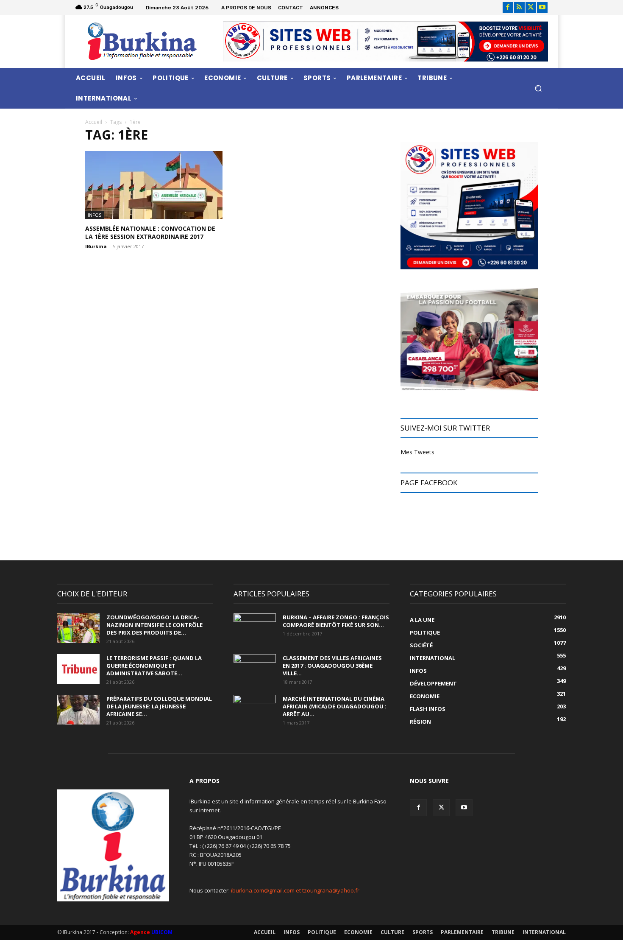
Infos (94, 215)
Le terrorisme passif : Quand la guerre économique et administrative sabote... (154, 665)
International (544, 932)
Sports (422, 932)
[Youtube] (542, 7)
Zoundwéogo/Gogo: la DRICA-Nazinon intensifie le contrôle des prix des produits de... (154, 624)
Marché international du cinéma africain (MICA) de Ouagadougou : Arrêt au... (335, 706)
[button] (538, 88)
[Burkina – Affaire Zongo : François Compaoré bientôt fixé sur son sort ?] (255, 628)
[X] (531, 7)
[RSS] (519, 7)
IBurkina (96, 246)
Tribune (503, 932)
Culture (392, 932)
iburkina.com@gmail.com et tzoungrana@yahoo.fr (295, 890)
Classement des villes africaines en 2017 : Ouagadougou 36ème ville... (332, 665)
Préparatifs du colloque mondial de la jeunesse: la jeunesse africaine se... (159, 706)
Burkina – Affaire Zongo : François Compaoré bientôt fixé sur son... (336, 621)
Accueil (93, 122)
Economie (358, 932)
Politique (322, 932)
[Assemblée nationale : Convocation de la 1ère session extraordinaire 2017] (153, 185)
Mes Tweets (417, 452)
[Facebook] (508, 7)
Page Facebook (428, 482)
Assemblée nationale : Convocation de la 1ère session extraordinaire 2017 (150, 232)
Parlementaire (462, 932)
